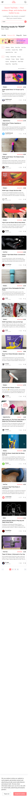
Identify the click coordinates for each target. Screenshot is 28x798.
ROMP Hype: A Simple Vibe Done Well (11, 190)
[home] (14, 2)
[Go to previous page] (3, 569)
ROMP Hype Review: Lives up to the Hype (12, 322)
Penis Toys (5, 551)
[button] (20, 68)
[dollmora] (14, 41)
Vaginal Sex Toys (6, 120)
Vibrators (5, 87)
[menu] (3, 2)
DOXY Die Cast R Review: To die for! (11, 387)
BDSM (4, 518)
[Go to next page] (25, 569)
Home (2, 29)
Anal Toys (5, 252)
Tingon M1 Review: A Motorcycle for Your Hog (13, 554)
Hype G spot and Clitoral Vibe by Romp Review (13, 222)
